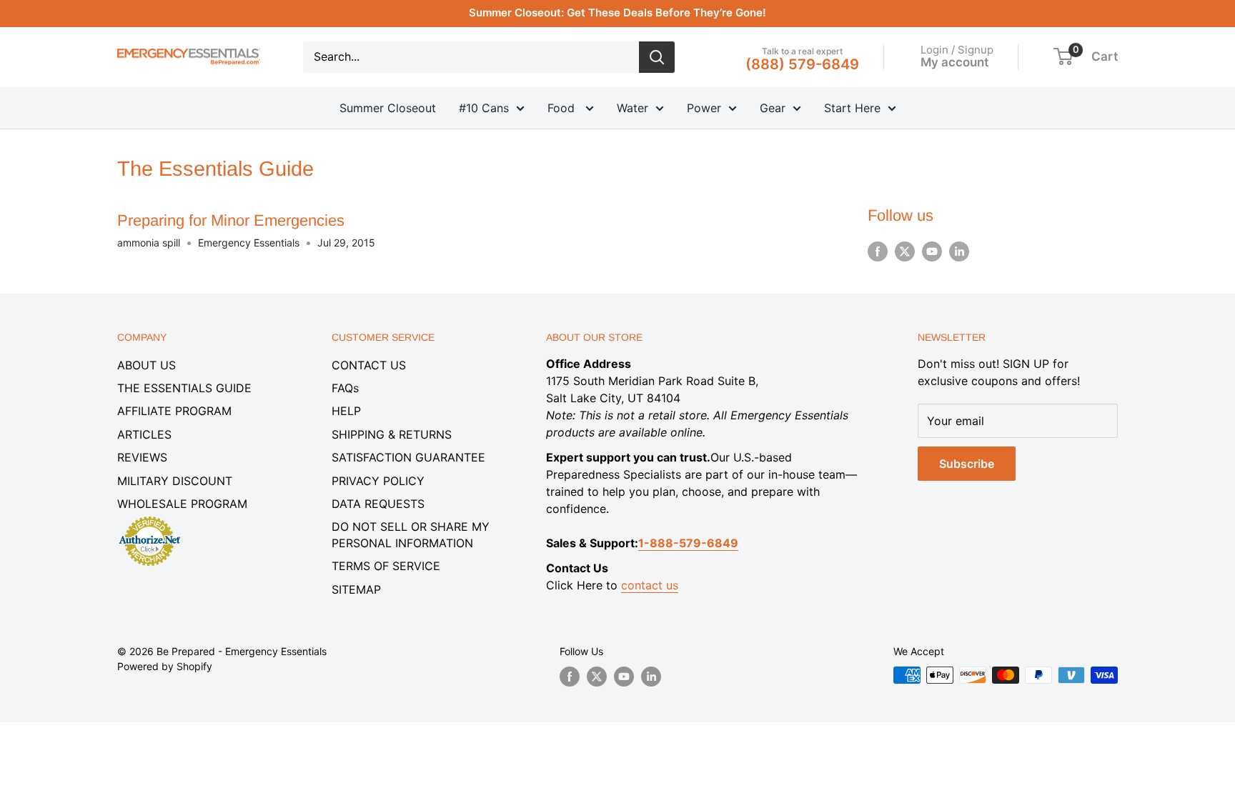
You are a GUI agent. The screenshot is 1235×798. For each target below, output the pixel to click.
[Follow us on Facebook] (878, 251)
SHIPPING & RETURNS (392, 434)
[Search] (657, 57)
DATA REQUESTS (378, 504)
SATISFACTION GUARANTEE (408, 457)
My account (954, 62)
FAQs (345, 388)
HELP (346, 411)
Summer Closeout (387, 108)
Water (632, 108)
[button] (1063, 56)
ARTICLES (144, 434)
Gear (772, 108)
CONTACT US (369, 365)
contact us (649, 585)
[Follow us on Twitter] (905, 251)
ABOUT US (146, 365)
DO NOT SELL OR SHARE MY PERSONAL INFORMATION (411, 534)
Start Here (852, 108)
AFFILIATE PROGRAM (174, 411)
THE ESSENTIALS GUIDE (184, 388)
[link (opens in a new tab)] (149, 518)
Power (704, 108)
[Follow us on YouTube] (932, 251)
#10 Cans (484, 108)
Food (562, 108)
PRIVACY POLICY (378, 481)
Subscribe (966, 464)
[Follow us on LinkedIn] (959, 251)
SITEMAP (356, 589)
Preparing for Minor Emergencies (230, 220)
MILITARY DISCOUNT (174, 481)
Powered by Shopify (164, 666)
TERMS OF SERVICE (386, 566)
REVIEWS (142, 457)
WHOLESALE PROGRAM (182, 504)
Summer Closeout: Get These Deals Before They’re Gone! (617, 12)
